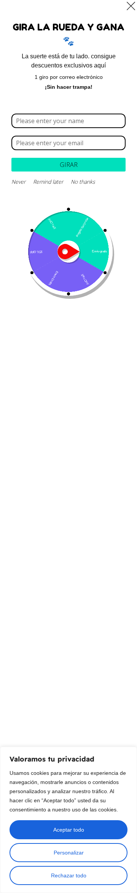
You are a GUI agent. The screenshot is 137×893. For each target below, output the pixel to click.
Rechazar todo (68, 875)
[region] (68, 820)
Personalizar (69, 853)
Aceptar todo (68, 830)
